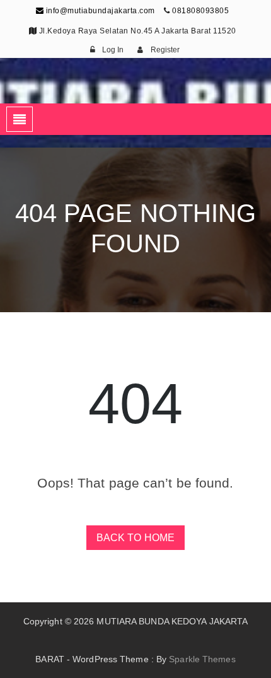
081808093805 (200, 10)
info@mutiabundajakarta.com (99, 10)
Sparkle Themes (202, 659)
